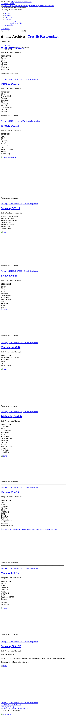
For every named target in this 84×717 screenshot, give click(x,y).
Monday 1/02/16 (10, 573)
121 (19, 705)
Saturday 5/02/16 (10, 208)
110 (15, 705)
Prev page (4, 707)
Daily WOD (17, 79)
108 (10, 705)
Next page (11, 707)
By (29, 79)
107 (7, 705)
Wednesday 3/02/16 (11, 416)
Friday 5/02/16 (9, 275)
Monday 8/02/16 (10, 125)
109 (12, 705)
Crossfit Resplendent (43, 36)
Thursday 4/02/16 (10, 347)
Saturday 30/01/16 (11, 646)
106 (5, 705)
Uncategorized (18, 121)
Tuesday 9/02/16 (10, 83)
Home (7, 45)
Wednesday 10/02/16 (12, 47)
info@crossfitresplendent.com (21, 2)
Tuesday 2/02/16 (10, 492)
